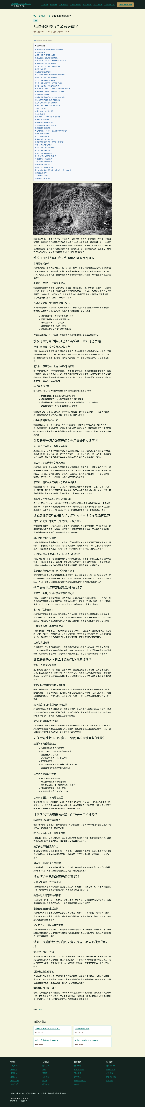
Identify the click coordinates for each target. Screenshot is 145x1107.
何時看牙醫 (14, 1084)
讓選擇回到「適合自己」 (43, 178)
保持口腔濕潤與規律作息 (43, 128)
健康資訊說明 (111, 1077)
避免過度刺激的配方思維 (43, 72)
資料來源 (77, 1073)
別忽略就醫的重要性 (41, 176)
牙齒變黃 (53, 5)
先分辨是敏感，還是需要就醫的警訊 (46, 58)
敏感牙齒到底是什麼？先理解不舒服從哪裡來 (49, 49)
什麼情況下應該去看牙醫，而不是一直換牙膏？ (50, 142)
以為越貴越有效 (40, 114)
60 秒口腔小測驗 (125, 5)
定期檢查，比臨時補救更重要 (44, 167)
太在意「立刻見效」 (41, 108)
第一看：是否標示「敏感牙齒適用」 (46, 77)
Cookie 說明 (110, 1069)
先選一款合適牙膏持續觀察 (43, 161)
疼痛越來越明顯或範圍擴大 (43, 145)
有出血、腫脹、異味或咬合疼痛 (45, 147)
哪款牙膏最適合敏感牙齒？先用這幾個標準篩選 (50, 75)
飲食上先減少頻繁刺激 (42, 119)
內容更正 (77, 1077)
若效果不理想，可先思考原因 (44, 139)
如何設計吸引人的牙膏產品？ (86, 1040)
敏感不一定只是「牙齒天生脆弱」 (45, 55)
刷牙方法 (45, 1066)
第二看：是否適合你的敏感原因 (45, 80)
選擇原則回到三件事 (41, 173)
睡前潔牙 (45, 1084)
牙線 (44, 1069)
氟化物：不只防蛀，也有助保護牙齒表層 (47, 66)
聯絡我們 (77, 1084)
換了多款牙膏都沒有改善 (43, 150)
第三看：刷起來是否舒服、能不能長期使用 (48, 83)
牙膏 (48, 16)
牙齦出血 (13, 1073)
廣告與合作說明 (80, 1081)
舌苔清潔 (45, 1077)
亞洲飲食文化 (109, 5)
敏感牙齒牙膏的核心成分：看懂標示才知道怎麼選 (50, 60)
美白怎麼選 (87, 5)
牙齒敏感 (13, 1077)
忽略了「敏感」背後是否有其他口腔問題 (47, 105)
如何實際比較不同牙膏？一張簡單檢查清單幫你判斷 (51, 131)
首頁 (35, 16)
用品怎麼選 (98, 5)
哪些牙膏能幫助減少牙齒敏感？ (47, 1040)
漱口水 (44, 1081)
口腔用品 (42, 16)
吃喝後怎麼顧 (75, 5)
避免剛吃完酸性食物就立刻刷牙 (45, 122)
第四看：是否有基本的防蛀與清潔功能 (47, 86)
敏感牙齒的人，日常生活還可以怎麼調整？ (48, 117)
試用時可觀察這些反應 (42, 136)
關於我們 (77, 1066)
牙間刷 (44, 1073)
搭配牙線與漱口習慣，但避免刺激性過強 (47, 100)
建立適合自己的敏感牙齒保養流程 (45, 156)
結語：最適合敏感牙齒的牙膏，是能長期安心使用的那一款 (53, 170)
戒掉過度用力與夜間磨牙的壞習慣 (45, 125)
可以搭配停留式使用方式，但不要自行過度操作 (50, 97)
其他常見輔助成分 (40, 69)
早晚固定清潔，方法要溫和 (43, 159)
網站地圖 (109, 1081)
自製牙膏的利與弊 (82, 1028)
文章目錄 (41, 46)
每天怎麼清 (63, 5)
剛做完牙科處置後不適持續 (43, 153)
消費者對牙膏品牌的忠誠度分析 (47, 1028)
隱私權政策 (110, 1066)
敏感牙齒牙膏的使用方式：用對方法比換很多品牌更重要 (52, 89)
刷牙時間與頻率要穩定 (42, 94)
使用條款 (109, 1073)
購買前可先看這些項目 (42, 133)
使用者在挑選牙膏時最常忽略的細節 (46, 103)
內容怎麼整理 (79, 1069)
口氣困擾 (44, 5)
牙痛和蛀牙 (14, 1081)
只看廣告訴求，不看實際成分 (44, 111)
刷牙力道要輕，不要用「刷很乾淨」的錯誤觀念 (50, 91)
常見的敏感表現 (40, 52)
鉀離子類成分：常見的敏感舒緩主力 (46, 63)
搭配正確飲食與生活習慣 (43, 164)
